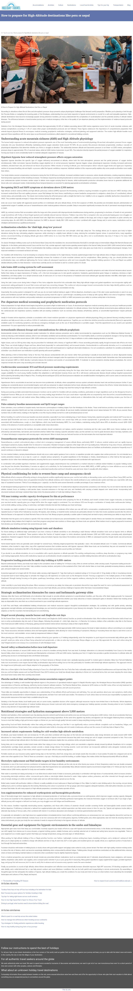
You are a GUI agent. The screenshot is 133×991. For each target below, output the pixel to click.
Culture (60, 5)
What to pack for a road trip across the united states (19, 916)
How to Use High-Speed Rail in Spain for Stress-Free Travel (21, 900)
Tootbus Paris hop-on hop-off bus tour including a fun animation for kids (26, 890)
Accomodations (38, 5)
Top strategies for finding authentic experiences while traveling (22, 923)
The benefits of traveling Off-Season (15, 881)
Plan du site (66, 990)
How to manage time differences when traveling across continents (24, 920)
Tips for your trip (103, 5)
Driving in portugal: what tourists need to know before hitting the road (24, 903)
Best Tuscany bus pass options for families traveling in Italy (21, 893)
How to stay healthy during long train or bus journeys (19, 927)
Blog (128, 5)
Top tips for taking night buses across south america (19, 896)
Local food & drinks (86, 5)
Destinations (71, 5)
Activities (51, 5)
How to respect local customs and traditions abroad (112, 881)
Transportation (118, 5)
